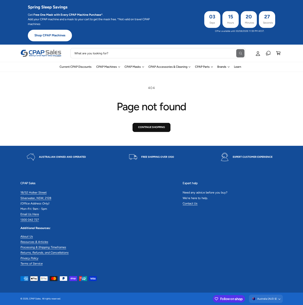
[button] (278, 53)
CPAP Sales (35, 298)
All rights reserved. (51, 298)
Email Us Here (29, 214)
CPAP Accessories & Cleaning (167, 67)
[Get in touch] (268, 53)
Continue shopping (151, 127)
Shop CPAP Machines (49, 35)
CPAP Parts (202, 67)
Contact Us (190, 203)
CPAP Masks (132, 67)
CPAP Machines (106, 67)
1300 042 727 (29, 220)
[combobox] (157, 53)
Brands (221, 67)
